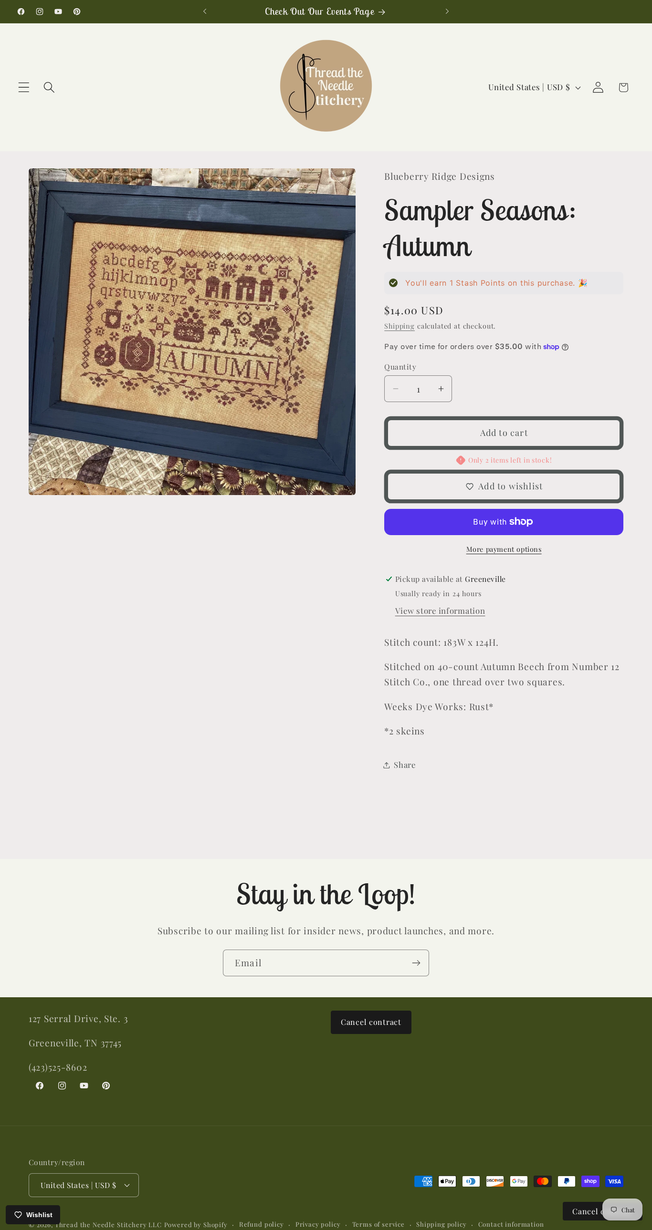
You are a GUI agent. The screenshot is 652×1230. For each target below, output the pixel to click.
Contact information (511, 1224)
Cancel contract (371, 1022)
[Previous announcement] (204, 11)
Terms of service (378, 1224)
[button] (24, 87)
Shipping (399, 326)
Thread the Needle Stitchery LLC (108, 1224)
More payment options (504, 549)
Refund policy (261, 1224)
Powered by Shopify (196, 1224)
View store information (440, 610)
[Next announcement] (447, 11)
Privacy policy (318, 1224)
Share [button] (405, 764)
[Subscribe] (416, 963)
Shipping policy (441, 1224)
